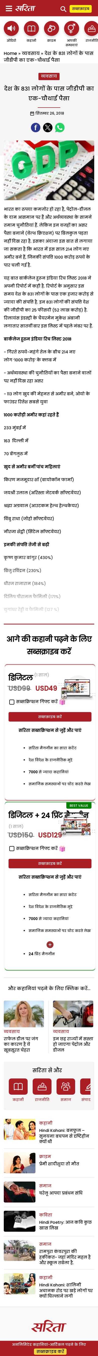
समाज (66, 1099)
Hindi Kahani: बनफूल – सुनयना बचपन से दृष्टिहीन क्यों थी (64, 1136)
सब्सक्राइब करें (50, 716)
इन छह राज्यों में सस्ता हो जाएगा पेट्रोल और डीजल (73, 1044)
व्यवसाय (31, 53)
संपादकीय (89, 1099)
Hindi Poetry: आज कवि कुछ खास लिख (65, 1225)
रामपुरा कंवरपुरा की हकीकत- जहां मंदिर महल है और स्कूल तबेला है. (65, 1257)
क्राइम (45, 1157)
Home (10, 53)
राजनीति (42, 1099)
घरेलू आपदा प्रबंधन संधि (60, 1193)
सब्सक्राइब (80, 8)
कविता (45, 1215)
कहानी (18, 1099)
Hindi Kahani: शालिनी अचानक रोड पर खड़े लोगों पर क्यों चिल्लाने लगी (66, 1290)
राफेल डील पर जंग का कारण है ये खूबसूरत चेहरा (21, 1044)
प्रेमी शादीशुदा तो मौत (59, 1164)
